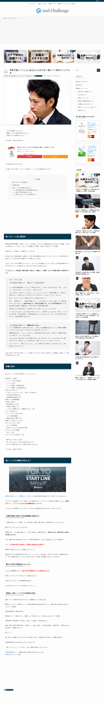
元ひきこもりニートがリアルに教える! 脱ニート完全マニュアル (35, 147)
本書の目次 (16, 185)
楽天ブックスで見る (92, 136)
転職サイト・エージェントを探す (87, 107)
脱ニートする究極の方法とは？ (22, 188)
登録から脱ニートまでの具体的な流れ (25, 194)
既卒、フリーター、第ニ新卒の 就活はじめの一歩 (92, 124)
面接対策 (81, 110)
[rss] (97, 1)
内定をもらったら (83, 98)
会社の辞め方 (82, 94)
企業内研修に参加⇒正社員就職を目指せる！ (27, 190)
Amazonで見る (89, 136)
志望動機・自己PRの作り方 (85, 104)
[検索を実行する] (98, 70)
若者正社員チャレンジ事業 (14, 496)
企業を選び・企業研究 (84, 91)
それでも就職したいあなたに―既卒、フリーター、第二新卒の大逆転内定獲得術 (92, 149)
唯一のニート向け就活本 (20, 182)
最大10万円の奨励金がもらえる (24, 192)
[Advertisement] (52, 31)
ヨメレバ (94, 127)
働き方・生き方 (39, 75)
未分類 (80, 85)
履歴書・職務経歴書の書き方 (86, 101)
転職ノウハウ (82, 88)
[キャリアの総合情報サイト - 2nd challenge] (52, 11)
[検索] (99, 1)
